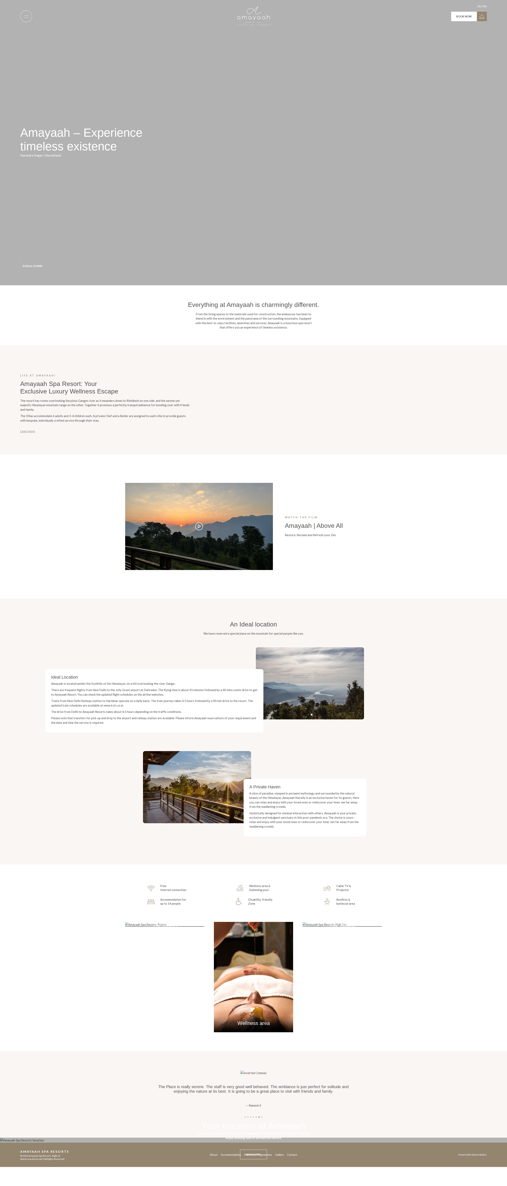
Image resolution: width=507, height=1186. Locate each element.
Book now (464, 16)
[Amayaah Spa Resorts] (253, 16)
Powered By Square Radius (472, 1154)
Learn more (27, 431)
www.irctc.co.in (113, 705)
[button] (308, 714)
